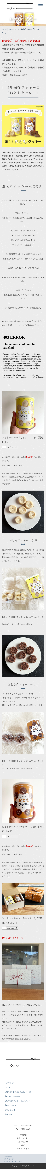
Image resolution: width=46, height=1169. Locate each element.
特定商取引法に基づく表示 (13, 1161)
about (7, 1087)
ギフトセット (11, 1105)
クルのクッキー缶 (13, 1096)
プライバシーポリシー (10, 1159)
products (12, 29)
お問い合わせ (9, 1110)
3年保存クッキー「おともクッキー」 (19, 1101)
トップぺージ (9, 1083)
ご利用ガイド (8, 1156)
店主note (8, 1114)
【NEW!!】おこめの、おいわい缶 (19, 1092)
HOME (4, 29)
